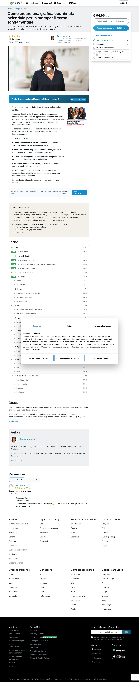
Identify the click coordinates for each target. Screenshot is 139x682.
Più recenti (33, 480)
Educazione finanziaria (84, 519)
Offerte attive (14, 637)
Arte (103, 583)
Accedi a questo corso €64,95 (111, 28)
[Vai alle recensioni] (15, 36)
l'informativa (104, 637)
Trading (74, 532)
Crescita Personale (20, 569)
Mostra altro (14, 421)
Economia (75, 537)
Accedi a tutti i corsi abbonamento (111, 21)
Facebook (98, 649)
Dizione (105, 532)
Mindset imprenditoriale (18, 524)
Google (43, 537)
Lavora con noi (36, 637)
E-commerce (45, 532)
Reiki (42, 591)
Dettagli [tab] (70, 326)
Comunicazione (111, 519)
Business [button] (60, 3)
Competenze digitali (82, 569)
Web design (106, 604)
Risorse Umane (15, 532)
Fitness (43, 578)
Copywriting (107, 524)
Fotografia (106, 574)
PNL (103, 528)
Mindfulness (14, 591)
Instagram (98, 658)
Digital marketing (50, 519)
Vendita (12, 537)
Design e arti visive (112, 569)
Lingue (104, 545)
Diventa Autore (36, 644)
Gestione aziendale (16, 563)
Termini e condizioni (38, 651)
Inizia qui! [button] (47, 3)
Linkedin (97, 662)
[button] (26, 3)
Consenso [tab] (37, 326)
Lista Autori (34, 648)
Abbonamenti (14, 634)
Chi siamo (33, 630)
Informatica (75, 574)
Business (14, 519)
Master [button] (74, 3)
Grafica (105, 596)
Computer (75, 578)
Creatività (105, 587)
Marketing (13, 554)
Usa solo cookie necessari (38, 358)
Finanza (74, 528)
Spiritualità (13, 596)
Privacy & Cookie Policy (39, 658)
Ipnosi (11, 574)
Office (73, 583)
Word (73, 591)
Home (10, 9)
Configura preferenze (68, 358)
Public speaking (108, 537)
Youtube (97, 654)
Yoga (42, 574)
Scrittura (105, 541)
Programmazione (78, 596)
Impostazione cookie (38, 654)
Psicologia (13, 587)
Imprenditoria (14, 528)
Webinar (12, 662)
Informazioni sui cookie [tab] (102, 326)
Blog (11, 666)
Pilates (42, 587)
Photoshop (106, 609)
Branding (12, 541)
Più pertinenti (17, 480)
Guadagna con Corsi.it (39, 641)
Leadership (13, 545)
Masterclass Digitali (17, 641)
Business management (18, 550)
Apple (73, 609)
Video (104, 600)
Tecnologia (75, 600)
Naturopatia (45, 596)
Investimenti (76, 524)
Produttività (13, 558)
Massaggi (43, 583)
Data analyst (45, 541)
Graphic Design (108, 578)
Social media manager (49, 528)
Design (17, 9)
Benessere (46, 569)
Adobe (73, 604)
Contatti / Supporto (38, 634)
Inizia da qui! (14, 630)
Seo (41, 524)
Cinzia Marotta (27, 439)
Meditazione (14, 578)
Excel (73, 587)
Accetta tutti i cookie (100, 358)
